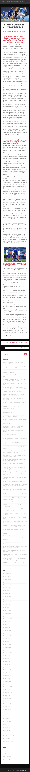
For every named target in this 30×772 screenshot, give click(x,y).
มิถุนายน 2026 (8, 579)
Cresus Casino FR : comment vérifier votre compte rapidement (13, 363)
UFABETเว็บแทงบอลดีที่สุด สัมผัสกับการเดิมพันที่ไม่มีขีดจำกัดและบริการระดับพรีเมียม (15, 547)
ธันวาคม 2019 (8, 706)
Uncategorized (22, 31)
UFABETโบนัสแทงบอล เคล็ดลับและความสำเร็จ (14, 481)
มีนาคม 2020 (8, 698)
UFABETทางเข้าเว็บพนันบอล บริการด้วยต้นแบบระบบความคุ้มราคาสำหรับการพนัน (14, 379)
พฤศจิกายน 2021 (9, 641)
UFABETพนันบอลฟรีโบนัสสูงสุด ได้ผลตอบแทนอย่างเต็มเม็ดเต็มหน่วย (15, 439)
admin (15, 31)
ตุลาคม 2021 (8, 644)
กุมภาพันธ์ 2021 (8, 667)
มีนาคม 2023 (8, 596)
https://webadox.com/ (9, 335)
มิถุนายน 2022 (8, 621)
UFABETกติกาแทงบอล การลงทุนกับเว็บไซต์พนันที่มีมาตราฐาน (14, 538)
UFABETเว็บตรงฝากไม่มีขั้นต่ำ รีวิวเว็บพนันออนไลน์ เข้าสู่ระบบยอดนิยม (14, 403)
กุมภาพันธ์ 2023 (8, 599)
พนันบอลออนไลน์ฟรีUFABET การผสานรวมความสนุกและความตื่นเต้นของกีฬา (14, 455)
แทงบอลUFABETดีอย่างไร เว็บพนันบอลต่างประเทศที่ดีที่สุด (14, 431)
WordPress (23, 770)
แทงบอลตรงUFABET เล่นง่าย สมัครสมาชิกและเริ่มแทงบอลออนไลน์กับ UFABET (14, 490)
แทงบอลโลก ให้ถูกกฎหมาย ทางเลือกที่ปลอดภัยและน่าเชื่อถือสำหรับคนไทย (14, 371)
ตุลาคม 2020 (8, 678)
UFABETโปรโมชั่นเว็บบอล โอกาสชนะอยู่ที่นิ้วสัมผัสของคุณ (14, 518)
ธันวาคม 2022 (8, 604)
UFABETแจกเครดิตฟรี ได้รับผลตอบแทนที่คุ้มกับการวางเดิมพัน (14, 513)
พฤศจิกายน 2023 (9, 590)
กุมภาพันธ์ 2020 (8, 701)
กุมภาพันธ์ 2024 (8, 582)
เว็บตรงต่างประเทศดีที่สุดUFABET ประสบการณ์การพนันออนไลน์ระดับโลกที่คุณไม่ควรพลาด (14, 395)
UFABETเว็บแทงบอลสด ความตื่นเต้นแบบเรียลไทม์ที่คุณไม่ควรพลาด (14, 494)
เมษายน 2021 (8, 661)
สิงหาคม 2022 (8, 616)
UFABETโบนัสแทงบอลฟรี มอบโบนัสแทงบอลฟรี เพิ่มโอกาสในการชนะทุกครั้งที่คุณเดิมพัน (14, 526)
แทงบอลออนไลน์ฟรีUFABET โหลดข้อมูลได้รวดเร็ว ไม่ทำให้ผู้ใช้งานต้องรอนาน (14, 399)
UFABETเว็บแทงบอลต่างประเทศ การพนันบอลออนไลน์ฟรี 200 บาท (13, 534)
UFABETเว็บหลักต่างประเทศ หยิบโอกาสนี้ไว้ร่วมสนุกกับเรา (14, 447)
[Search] (25, 354)
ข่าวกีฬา (7, 724)
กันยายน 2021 (8, 647)
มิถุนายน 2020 (8, 689)
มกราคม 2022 (8, 636)
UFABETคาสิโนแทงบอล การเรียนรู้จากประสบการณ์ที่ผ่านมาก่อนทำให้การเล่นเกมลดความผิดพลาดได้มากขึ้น (15, 485)
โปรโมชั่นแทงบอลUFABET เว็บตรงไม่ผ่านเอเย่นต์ (14, 391)
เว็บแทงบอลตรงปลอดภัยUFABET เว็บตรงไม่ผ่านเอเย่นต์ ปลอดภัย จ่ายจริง (14, 411)
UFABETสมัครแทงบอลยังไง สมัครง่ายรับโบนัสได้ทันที (14, 530)
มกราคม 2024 (8, 585)
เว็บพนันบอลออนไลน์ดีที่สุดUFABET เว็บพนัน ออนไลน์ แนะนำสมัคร (13, 443)
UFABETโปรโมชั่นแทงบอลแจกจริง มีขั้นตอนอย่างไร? (13, 464)
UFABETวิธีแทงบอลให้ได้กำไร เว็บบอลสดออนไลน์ (14, 419)
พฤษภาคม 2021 (8, 658)
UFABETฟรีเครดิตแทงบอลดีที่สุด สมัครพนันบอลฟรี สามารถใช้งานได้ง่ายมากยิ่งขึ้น (14, 460)
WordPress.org (6, 759)
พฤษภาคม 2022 (8, 624)
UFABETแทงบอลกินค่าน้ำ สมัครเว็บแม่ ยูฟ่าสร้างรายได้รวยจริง (14, 505)
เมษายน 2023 (8, 593)
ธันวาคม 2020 (8, 672)
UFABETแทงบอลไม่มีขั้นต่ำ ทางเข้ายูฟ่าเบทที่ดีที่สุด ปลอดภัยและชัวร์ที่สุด (14, 498)
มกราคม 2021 (8, 669)
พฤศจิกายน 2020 (9, 675)
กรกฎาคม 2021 (8, 652)
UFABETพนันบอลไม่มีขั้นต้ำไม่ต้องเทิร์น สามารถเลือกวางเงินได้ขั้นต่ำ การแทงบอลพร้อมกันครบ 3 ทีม (15, 388)
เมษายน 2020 (8, 695)
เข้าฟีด (4, 753)
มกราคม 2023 (8, 602)
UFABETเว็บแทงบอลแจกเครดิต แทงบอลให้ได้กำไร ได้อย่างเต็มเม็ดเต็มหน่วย (14, 509)
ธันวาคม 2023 (8, 587)
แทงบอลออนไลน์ (9, 741)
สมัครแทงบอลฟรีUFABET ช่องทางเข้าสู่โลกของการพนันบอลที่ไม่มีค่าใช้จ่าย (14, 551)
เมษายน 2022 (8, 627)
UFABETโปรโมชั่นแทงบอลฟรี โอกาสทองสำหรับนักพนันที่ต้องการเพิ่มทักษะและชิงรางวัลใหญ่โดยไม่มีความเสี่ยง (14, 473)
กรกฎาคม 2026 (8, 576)
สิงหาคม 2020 (8, 684)
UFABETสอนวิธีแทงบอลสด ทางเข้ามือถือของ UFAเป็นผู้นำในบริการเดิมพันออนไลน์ (13, 427)
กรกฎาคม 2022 (8, 619)
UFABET (7, 719)
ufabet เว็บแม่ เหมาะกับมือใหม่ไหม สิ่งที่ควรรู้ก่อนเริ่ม (14, 375)
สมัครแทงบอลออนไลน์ (10, 735)
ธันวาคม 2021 (8, 638)
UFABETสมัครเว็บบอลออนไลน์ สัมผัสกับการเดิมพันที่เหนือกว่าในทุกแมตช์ (15, 555)
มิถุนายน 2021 (8, 655)
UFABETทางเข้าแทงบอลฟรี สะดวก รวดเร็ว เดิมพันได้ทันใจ (14, 563)
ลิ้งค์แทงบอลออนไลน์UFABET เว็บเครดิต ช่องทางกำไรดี (14, 435)
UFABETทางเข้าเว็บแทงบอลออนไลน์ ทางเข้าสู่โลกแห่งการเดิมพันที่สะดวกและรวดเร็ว (14, 451)
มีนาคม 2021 (8, 664)
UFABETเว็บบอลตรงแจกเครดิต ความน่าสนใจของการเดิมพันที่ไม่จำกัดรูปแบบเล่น (14, 415)
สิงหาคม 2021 (8, 650)
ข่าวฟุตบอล (7, 727)
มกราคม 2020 (8, 703)
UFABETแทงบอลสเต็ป (8, 502)
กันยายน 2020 (8, 681)
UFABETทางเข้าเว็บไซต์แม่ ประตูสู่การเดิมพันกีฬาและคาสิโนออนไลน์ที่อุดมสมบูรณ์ (14, 559)
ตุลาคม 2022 (8, 610)
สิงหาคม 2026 (8, 573)
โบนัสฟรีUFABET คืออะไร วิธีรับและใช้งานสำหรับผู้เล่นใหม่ (14, 477)
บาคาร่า (7, 733)
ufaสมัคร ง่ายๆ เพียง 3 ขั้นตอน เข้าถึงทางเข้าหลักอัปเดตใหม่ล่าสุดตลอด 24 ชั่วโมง (14, 367)
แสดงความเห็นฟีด (7, 756)
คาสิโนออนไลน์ (8, 730)
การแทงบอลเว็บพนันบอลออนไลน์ (12, 2)
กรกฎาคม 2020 (8, 686)
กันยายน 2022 (8, 613)
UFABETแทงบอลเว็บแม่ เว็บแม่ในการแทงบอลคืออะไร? (14, 542)
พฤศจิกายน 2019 (9, 709)
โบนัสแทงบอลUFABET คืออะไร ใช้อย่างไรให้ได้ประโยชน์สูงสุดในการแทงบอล (14, 468)
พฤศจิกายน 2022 (9, 607)
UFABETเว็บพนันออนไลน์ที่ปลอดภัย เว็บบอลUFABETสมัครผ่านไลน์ (12, 407)
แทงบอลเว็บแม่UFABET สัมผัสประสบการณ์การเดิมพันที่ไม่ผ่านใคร (14, 422)
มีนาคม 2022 (8, 630)
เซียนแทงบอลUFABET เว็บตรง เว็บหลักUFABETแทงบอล (15, 522)
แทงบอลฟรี (7, 738)
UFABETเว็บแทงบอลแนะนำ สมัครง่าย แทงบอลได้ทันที (14, 384)
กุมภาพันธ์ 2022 (8, 633)
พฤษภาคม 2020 (8, 692)
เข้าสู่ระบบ (5, 751)
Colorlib (14, 770)
